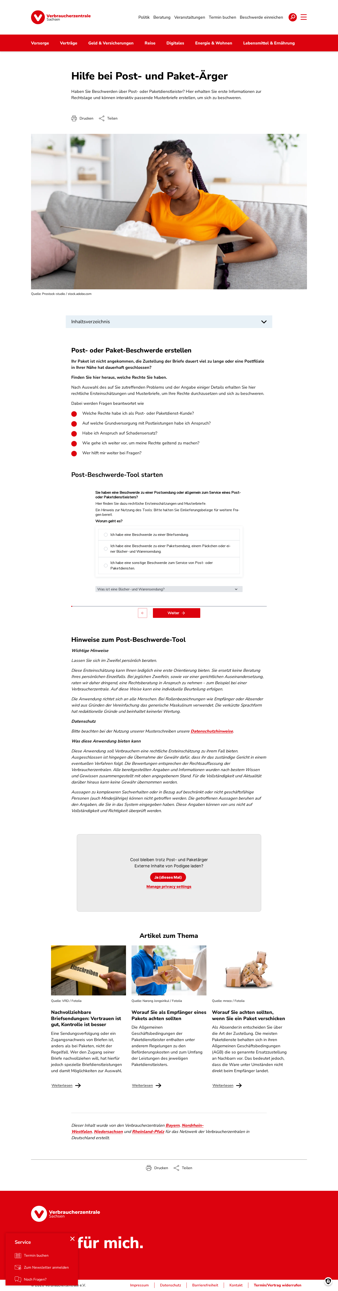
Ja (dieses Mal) (168, 877)
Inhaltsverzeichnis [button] (90, 321)
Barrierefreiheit (205, 1285)
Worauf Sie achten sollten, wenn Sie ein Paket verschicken (248, 1015)
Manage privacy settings (168, 886)
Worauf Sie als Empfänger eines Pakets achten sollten (169, 1015)
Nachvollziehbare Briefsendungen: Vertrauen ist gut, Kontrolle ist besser (86, 1018)
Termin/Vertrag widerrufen (277, 1285)
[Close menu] (72, 1238)
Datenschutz (170, 1285)
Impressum (139, 1285)
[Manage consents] (328, 1281)
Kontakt (236, 1285)
